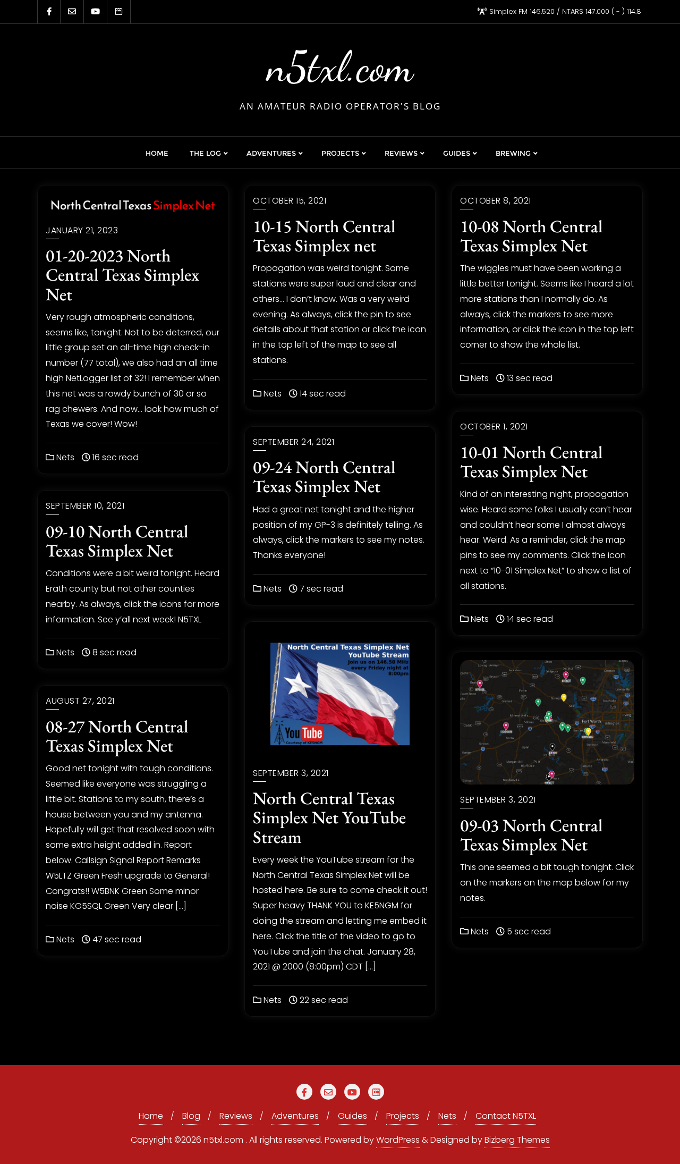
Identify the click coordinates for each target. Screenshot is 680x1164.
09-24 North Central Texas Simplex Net (324, 476)
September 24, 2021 (293, 442)
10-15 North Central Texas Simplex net (324, 236)
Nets (64, 457)
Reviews (235, 1116)
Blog (191, 1116)
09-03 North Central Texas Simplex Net (531, 835)
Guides (352, 1116)
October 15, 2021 (289, 201)
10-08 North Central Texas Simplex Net (531, 236)
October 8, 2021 (495, 201)
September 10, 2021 (85, 506)
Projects (402, 1116)
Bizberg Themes (517, 1140)
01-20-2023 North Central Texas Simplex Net (122, 274)
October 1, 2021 (494, 426)
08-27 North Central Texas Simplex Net (117, 736)
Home (151, 1116)
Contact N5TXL (505, 1116)
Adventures (295, 1116)
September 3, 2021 (291, 773)
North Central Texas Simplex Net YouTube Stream (329, 817)
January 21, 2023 (82, 230)
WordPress (398, 1140)
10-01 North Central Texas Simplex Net (531, 462)
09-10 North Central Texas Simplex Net (117, 541)
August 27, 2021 (80, 701)
